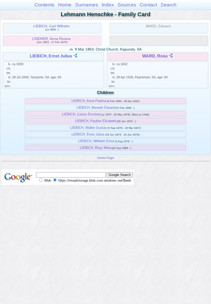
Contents (44, 4)
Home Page (105, 157)
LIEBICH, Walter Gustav (88, 128)
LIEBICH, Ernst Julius (51, 56)
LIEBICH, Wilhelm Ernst (96, 141)
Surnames (86, 4)
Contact (148, 4)
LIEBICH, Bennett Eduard (95, 107)
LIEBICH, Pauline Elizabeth (95, 121)
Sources (127, 4)
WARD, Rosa (155, 56)
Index (108, 4)
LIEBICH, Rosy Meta (95, 148)
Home (65, 4)
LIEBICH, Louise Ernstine (81, 114)
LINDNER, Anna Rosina (51, 39)
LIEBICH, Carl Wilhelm (51, 26)
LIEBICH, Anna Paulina (89, 101)
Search (169, 4)
